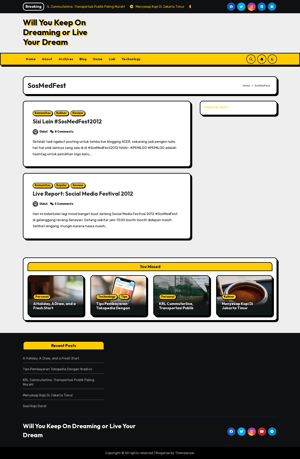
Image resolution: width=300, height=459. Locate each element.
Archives (66, 59)
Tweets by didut (215, 107)
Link (112, 59)
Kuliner (61, 113)
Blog (83, 59)
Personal (42, 296)
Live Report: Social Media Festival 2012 (83, 193)
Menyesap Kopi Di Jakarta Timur (237, 305)
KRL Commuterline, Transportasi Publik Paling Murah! (176, 308)
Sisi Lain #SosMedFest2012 (67, 121)
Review (77, 113)
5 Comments (64, 204)
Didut (44, 131)
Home (31, 59)
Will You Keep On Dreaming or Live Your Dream (55, 32)
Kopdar (61, 185)
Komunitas (43, 113)
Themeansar (184, 453)
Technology (131, 59)
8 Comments (64, 131)
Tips (124, 296)
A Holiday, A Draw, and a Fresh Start (54, 305)
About (47, 59)
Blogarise (163, 453)
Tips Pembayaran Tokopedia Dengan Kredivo (113, 308)
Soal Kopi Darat (35, 406)
